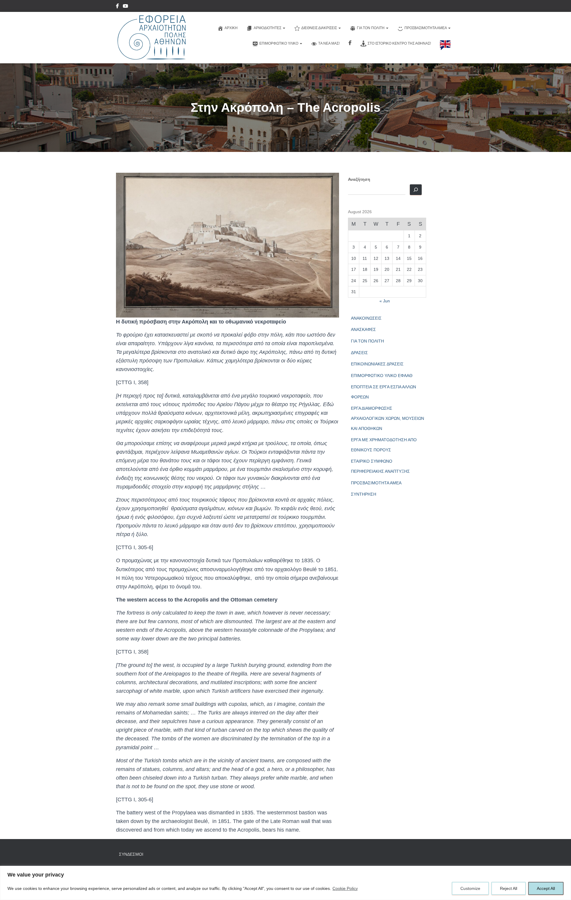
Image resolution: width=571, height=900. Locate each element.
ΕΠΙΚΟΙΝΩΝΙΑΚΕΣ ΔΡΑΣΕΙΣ (377, 364)
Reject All (508, 888)
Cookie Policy (345, 888)
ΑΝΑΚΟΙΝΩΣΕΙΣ (366, 318)
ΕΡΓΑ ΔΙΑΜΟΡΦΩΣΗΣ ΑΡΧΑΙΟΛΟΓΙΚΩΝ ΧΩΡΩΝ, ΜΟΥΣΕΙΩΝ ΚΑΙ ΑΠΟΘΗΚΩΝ (387, 418)
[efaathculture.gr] (151, 37)
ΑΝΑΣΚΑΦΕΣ (363, 329)
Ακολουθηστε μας (350, 43)
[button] (283, 28)
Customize (470, 888)
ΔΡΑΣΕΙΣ (359, 352)
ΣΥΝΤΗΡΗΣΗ (363, 494)
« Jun (384, 301)
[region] (285, 883)
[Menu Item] (117, 7)
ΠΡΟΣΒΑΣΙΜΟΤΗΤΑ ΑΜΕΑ (376, 482)
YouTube (125, 7)
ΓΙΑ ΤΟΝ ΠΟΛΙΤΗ (367, 341)
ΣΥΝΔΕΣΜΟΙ (131, 854)
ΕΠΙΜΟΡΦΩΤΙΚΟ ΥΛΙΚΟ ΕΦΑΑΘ (381, 375)
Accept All (546, 888)
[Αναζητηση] (416, 189)
